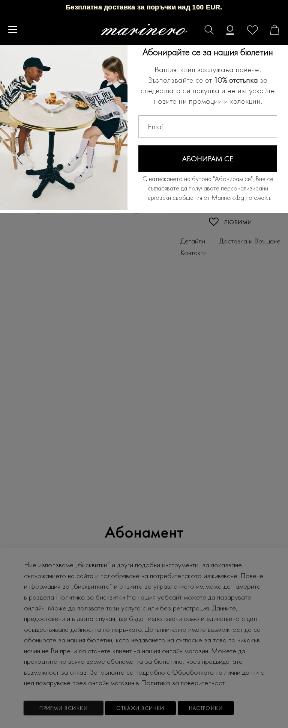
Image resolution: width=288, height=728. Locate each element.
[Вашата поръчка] (269, 30)
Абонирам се (207, 158)
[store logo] (144, 30)
